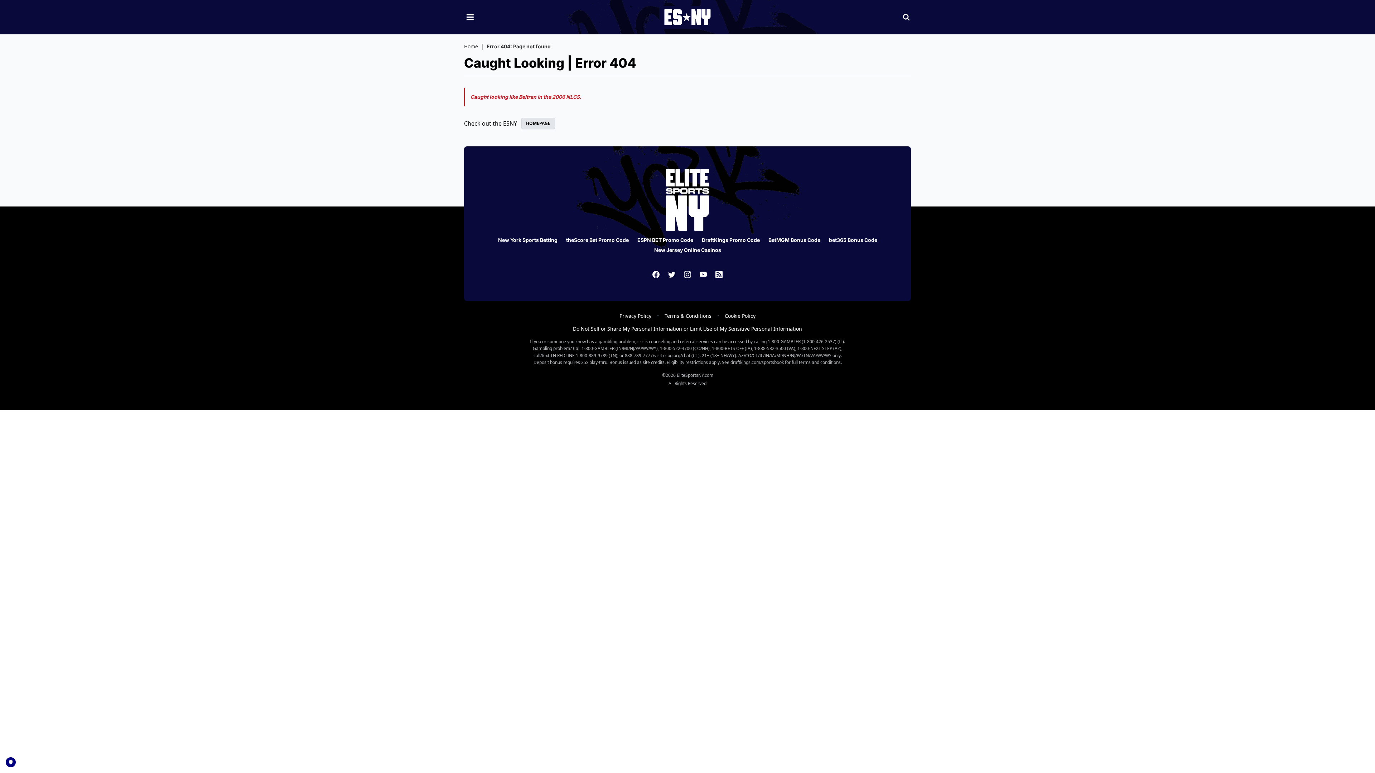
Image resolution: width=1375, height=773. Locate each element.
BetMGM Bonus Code (794, 240)
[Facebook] (656, 274)
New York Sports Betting (528, 240)
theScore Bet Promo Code (597, 240)
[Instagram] (687, 274)
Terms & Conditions (688, 315)
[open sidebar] (470, 17)
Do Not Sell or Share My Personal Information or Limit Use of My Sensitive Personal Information (687, 328)
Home (471, 46)
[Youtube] (703, 274)
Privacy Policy (635, 315)
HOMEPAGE (538, 123)
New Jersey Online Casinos (687, 250)
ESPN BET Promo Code (665, 240)
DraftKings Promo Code (731, 240)
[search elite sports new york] (906, 17)
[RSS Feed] (719, 274)
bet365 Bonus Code (853, 240)
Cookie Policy (740, 315)
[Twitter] (671, 274)
